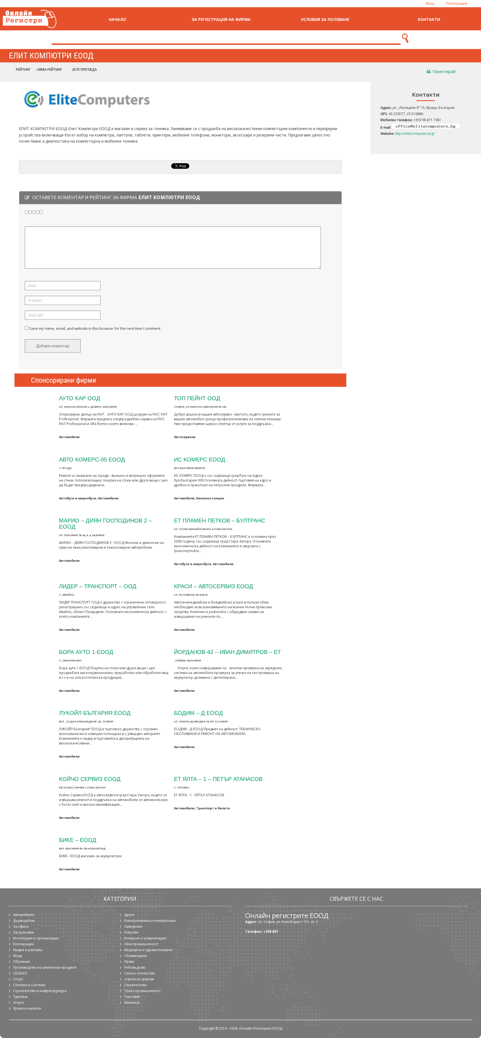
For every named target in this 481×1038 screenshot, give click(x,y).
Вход (430, 3)
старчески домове (139, 979)
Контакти (429, 19)
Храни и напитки (27, 1008)
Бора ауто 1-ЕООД (86, 652)
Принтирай (443, 71)
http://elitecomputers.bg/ (415, 133)
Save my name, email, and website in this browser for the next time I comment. (95, 328)
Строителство (135, 985)
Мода (17, 955)
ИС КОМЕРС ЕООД (199, 459)
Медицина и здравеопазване (148, 949)
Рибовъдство (135, 967)
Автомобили (69, 437)
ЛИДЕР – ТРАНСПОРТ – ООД (97, 586)
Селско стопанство (139, 973)
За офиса (21, 926)
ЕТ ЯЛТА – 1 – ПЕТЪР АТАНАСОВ (218, 779)
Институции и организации (36, 938)
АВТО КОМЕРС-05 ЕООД (92, 459)
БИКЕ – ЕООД (77, 840)
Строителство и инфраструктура (40, 990)
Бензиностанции (210, 498)
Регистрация (456, 3)
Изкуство (131, 932)
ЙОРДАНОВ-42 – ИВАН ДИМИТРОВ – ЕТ (227, 652)
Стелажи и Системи (29, 985)
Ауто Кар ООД (79, 398)
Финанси (132, 1002)
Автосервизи (184, 437)
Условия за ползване (325, 19)
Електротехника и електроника (150, 920)
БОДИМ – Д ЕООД (198, 713)
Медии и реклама (27, 949)
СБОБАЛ (20, 973)
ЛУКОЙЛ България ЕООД (95, 713)
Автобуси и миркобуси (77, 498)
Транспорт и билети (213, 808)
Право (129, 961)
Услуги (18, 1002)
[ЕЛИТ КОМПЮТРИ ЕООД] (85, 112)
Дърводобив (23, 920)
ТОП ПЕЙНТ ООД (197, 398)
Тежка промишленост (142, 990)
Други (129, 914)
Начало (117, 19)
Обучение (21, 961)
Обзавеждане (135, 955)
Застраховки (23, 932)
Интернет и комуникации (145, 938)
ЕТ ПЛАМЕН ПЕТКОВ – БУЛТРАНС (219, 520)
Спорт (18, 979)
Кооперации (23, 944)
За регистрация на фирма (221, 19)
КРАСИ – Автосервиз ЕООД (213, 586)
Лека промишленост (141, 944)
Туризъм (20, 996)
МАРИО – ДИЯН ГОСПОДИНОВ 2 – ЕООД (105, 523)
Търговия (132, 996)
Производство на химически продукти (45, 967)
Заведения (133, 926)
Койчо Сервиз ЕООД (90, 779)
